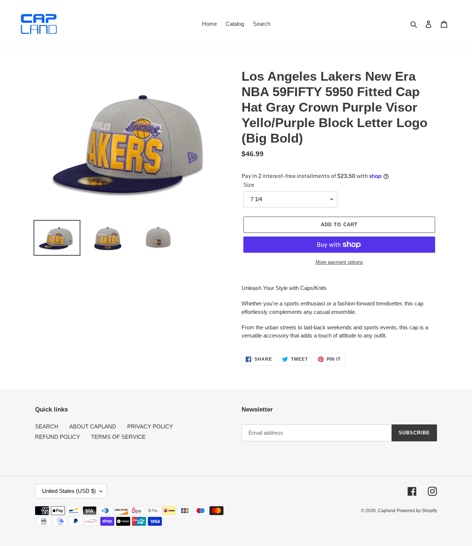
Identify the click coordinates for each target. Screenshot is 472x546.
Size (248, 185)
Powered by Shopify (417, 510)
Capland (386, 510)
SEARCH (46, 426)
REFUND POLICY (57, 437)
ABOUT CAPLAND (92, 426)
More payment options (339, 262)
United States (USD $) (69, 491)
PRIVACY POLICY (150, 426)
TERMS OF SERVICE (118, 437)
